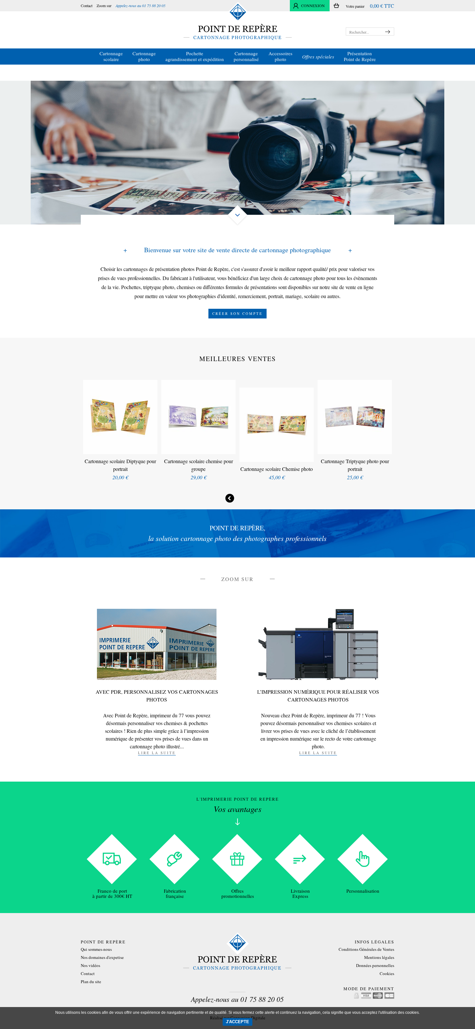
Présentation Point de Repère (360, 56)
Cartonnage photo (144, 56)
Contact (86, 5)
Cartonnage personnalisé (246, 56)
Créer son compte (237, 313)
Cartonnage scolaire (111, 56)
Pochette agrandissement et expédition (194, 56)
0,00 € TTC (382, 5)
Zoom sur (104, 5)
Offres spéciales (318, 56)
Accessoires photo (280, 56)
